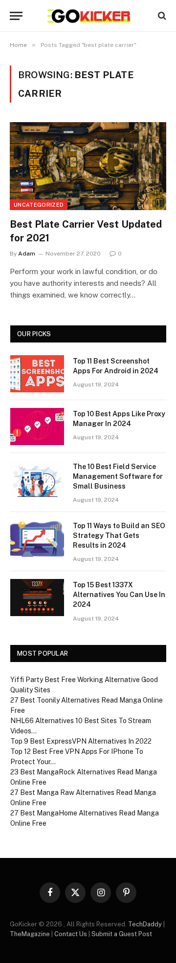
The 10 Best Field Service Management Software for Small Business (118, 476)
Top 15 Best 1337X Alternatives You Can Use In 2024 (119, 594)
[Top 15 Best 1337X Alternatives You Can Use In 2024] (37, 597)
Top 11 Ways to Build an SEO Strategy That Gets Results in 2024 (119, 535)
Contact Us (70, 934)
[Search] (161, 16)
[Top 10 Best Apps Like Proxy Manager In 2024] (37, 426)
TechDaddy (145, 924)
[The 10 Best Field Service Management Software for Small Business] (37, 479)
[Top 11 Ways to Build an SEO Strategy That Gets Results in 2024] (37, 538)
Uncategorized (39, 205)
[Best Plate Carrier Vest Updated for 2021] (88, 166)
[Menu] (16, 16)
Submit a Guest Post (121, 934)
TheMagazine (30, 934)
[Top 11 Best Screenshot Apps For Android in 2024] (37, 373)
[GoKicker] (88, 16)
